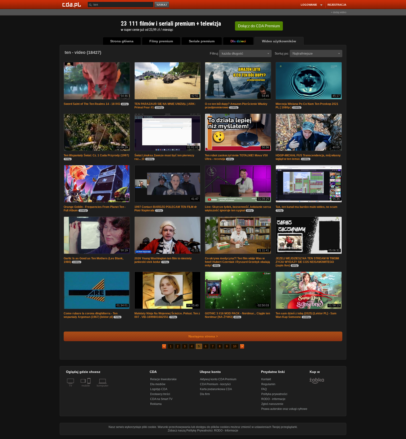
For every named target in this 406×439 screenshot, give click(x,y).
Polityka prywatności (274, 396)
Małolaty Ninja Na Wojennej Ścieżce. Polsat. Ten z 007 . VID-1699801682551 (167, 317)
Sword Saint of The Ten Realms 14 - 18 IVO (92, 104)
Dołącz (259, 26)
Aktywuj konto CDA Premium (218, 381)
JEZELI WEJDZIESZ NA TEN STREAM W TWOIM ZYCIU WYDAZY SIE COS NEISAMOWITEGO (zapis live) (307, 264)
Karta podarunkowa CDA (216, 391)
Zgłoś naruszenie (272, 406)
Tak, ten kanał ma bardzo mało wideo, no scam (306, 208)
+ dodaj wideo (338, 12)
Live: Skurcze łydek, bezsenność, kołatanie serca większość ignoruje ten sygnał (238, 210)
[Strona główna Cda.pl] (72, 4)
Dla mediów (157, 386)
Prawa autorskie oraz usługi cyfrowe (284, 411)
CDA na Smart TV (161, 401)
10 (234, 348)
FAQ (264, 391)
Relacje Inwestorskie (163, 381)
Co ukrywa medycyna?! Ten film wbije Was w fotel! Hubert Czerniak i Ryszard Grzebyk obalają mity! (237, 264)
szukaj (162, 5)
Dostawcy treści (160, 396)
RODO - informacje (273, 401)
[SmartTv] (89, 390)
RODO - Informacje (226, 433)
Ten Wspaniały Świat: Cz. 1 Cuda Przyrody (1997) (96, 156)
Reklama (156, 406)
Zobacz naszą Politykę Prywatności (190, 433)
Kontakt (266, 381)
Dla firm (205, 396)
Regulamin (268, 386)
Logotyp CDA (158, 391)
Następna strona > (203, 338)
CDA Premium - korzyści (215, 386)
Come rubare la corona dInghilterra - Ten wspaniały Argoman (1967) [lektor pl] (90, 317)
